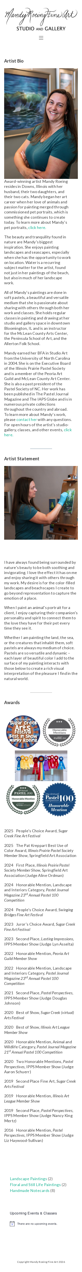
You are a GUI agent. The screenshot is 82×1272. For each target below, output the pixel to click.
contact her (26, 419)
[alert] (41, 1223)
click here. (37, 227)
